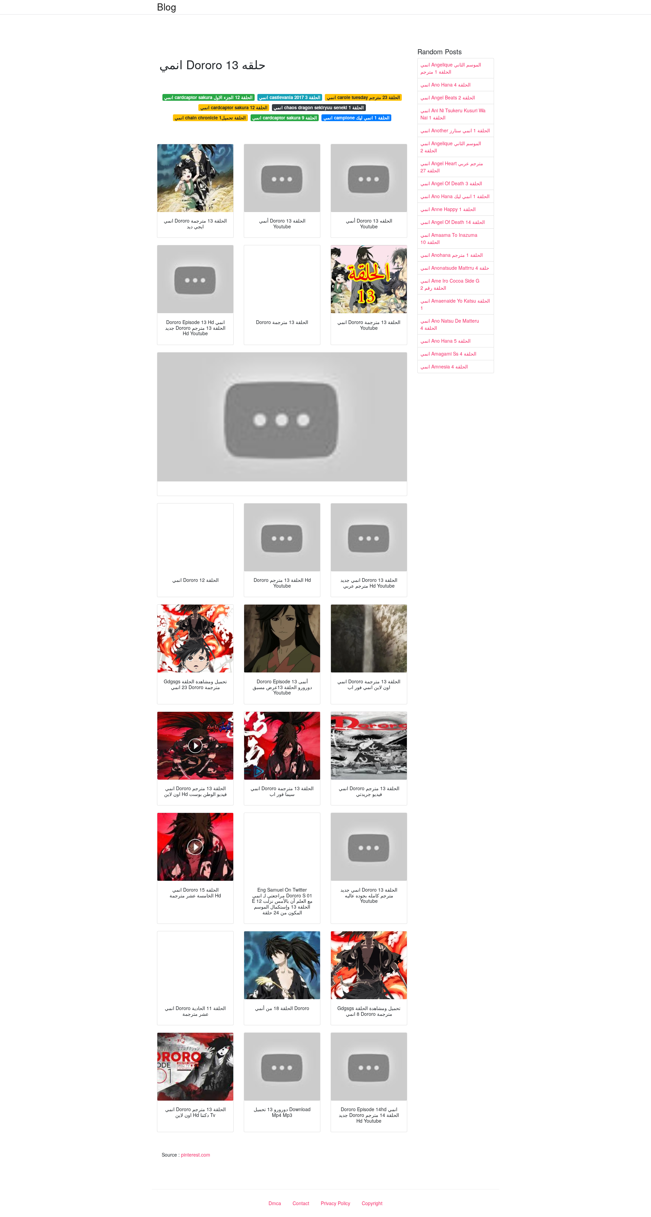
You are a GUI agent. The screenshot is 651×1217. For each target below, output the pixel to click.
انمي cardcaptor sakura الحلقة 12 (234, 107)
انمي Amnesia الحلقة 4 (444, 366)
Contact (301, 1203)
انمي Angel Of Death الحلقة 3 (451, 183)
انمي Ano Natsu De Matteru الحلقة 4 (449, 324)
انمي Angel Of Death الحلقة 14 (452, 221)
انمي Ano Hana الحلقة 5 (445, 340)
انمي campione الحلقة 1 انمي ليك (356, 117)
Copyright (372, 1203)
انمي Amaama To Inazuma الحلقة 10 (448, 238)
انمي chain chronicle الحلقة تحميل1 (210, 117)
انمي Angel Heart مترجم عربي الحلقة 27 (451, 167)
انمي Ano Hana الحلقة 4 (445, 84)
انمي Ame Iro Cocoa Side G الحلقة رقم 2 (449, 284)
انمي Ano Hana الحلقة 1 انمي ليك (455, 196)
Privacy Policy (335, 1203)
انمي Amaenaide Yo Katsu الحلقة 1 (455, 304)
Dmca (275, 1203)
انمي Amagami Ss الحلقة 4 (448, 353)
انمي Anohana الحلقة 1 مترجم (451, 254)
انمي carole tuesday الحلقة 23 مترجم (363, 97)
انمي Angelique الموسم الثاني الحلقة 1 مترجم (450, 68)
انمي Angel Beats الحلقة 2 (447, 97)
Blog (166, 6)
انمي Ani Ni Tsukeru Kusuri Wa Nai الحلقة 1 (453, 114)
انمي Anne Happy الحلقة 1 (448, 209)
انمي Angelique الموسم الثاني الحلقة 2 (450, 147)
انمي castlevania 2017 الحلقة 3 (289, 97)
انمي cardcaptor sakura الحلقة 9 (284, 117)
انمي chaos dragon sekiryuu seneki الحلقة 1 (319, 107)
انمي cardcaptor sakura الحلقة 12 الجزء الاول (208, 97)
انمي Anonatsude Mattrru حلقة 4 (454, 267)
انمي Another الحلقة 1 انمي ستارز (455, 130)
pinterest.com (195, 1154)
